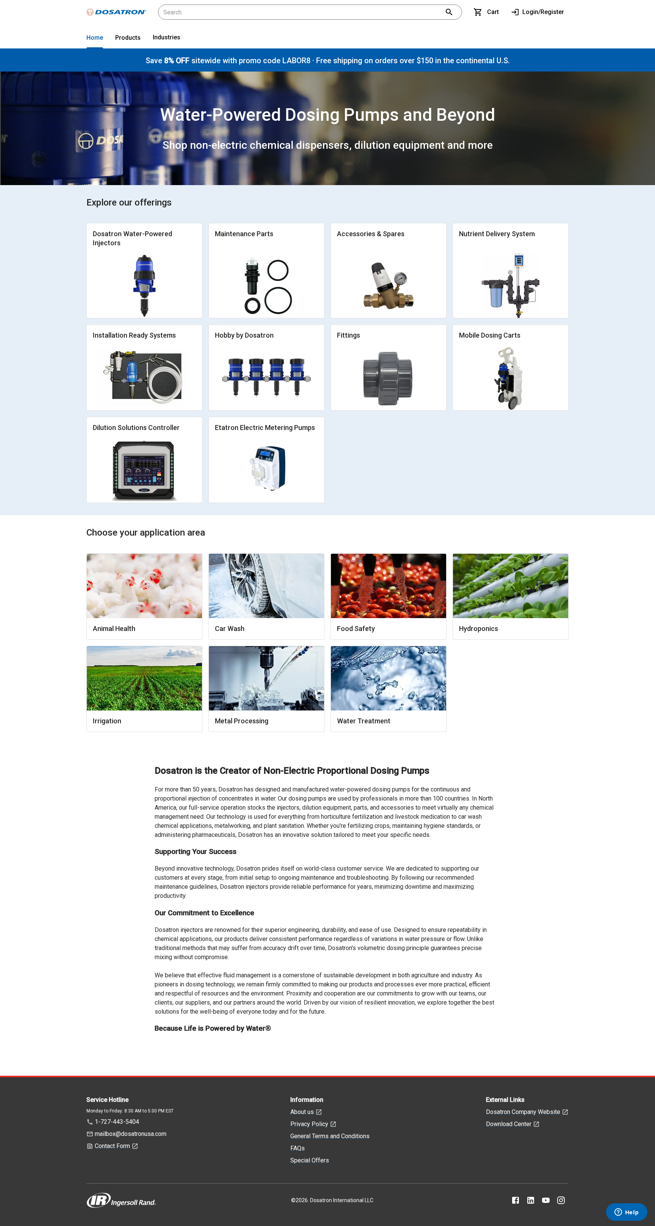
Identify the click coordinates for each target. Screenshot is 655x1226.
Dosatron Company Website (523, 1111)
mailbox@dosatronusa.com (130, 1133)
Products (128, 37)
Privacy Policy (309, 1124)
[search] (449, 12)
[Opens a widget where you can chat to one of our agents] (626, 1212)
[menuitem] (94, 39)
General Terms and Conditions (330, 1136)
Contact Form (112, 1146)
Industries (166, 37)
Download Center (508, 1124)
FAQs (297, 1148)
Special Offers (309, 1160)
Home (94, 37)
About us (302, 1111)
